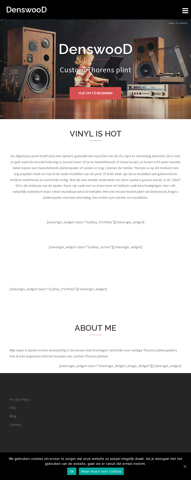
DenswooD (26, 9)
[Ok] (184, 466)
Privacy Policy (20, 399)
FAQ (13, 407)
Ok (72, 471)
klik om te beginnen (95, 93)
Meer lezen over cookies (101, 471)
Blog (13, 416)
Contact (15, 424)
